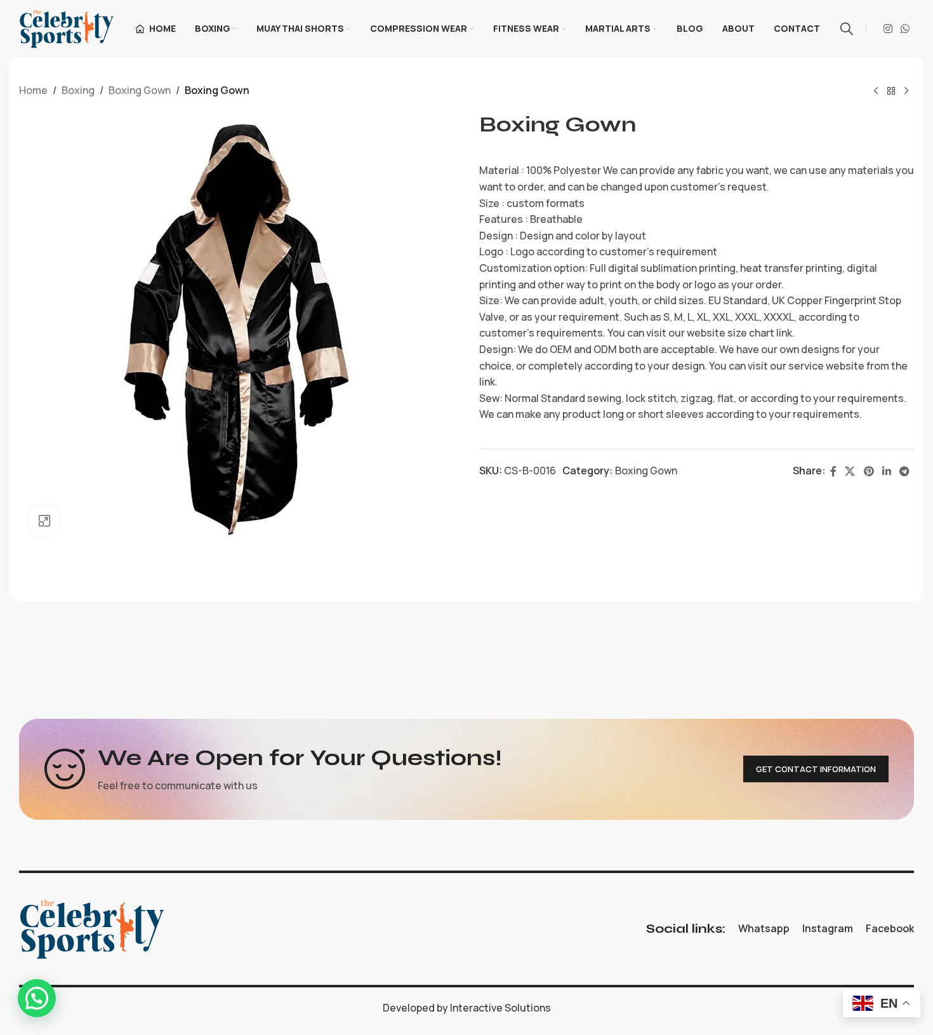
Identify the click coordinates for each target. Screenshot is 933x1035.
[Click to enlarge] (44, 521)
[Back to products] (891, 91)
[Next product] (906, 91)
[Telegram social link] (905, 471)
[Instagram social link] (887, 28)
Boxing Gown (140, 90)
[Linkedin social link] (886, 471)
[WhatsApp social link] (905, 28)
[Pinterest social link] (868, 471)
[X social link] (850, 471)
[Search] (846, 28)
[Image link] (92, 928)
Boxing (78, 90)
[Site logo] (66, 27)
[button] (37, 998)
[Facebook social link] (833, 471)
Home (33, 90)
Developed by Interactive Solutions (467, 1008)
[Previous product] (875, 91)
